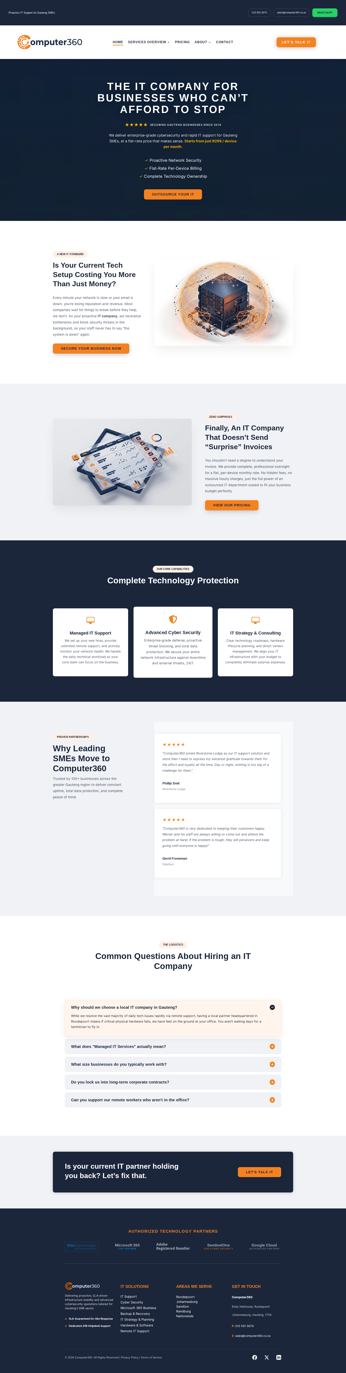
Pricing (182, 42)
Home (118, 42)
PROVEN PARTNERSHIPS (73, 736)
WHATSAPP (325, 12)
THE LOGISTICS (173, 944)
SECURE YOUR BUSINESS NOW (91, 348)
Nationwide (184, 1316)
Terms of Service (151, 1357)
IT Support (129, 1296)
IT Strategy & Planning (137, 1319)
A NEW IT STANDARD (70, 254)
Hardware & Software (137, 1325)
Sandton (182, 1306)
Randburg (183, 1311)
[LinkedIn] (278, 1357)
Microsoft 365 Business (138, 1308)
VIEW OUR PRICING (231, 505)
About (201, 42)
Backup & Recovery (135, 1314)
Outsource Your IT (173, 194)
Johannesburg (187, 1302)
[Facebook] (254, 1357)
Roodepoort (185, 1297)
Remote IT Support (135, 1331)
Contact (224, 42)
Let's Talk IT (296, 42)
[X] (266, 1357)
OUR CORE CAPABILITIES (173, 569)
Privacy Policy (129, 1357)
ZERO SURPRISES (220, 416)
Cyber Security (132, 1302)
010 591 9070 (259, 12)
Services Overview (147, 42)
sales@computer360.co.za (291, 12)
